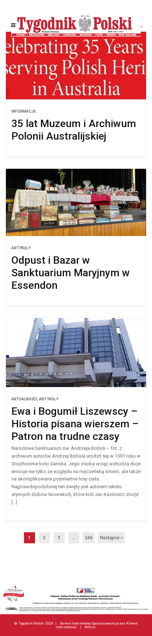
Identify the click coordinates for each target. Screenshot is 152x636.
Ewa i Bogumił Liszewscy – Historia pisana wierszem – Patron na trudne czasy (75, 423)
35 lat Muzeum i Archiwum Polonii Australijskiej (73, 129)
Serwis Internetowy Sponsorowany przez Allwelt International (97, 625)
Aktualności (24, 399)
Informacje (23, 111)
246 (89, 537)
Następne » (111, 537)
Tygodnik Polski (31, 623)
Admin (90, 627)
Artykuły (21, 248)
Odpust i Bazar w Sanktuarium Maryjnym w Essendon (70, 272)
